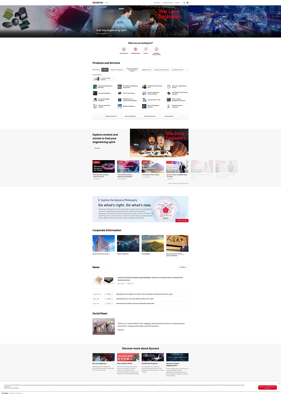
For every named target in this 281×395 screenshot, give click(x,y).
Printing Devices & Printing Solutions (179, 93)
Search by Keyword (149, 116)
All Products (157, 2)
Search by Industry (130, 116)
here (145, 385)
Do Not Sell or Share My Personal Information (267, 387)
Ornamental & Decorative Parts (155, 86)
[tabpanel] (140, 21)
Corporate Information (167, 2)
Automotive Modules (104, 93)
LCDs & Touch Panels (129, 93)
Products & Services (111, 116)
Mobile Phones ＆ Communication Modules (130, 99)
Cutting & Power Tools (154, 100)
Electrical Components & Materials (105, 86)
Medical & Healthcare (129, 106)
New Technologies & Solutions (153, 106)
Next (184, 34)
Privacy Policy (7, 386)
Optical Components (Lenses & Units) (153, 93)
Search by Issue (168, 116)
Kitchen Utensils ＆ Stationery (177, 106)
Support (177, 2)
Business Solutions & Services (104, 106)
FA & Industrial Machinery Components (130, 86)
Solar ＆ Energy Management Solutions (178, 99)
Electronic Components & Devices (179, 86)
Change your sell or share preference (11, 387)
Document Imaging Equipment (103, 99)
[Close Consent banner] (279, 383)
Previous (181, 34)
